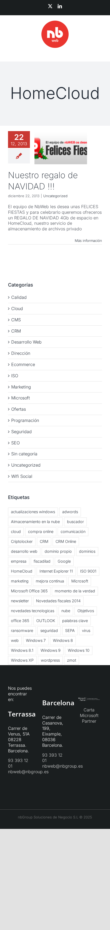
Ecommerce (23, 364)
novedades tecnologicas (32, 610)
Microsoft (20, 398)
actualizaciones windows (33, 511)
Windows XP (22, 660)
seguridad (49, 630)
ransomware (22, 630)
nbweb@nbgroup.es (28, 771)
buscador (75, 521)
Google (64, 561)
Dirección (20, 353)
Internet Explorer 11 (56, 571)
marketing (20, 581)
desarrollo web (24, 551)
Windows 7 (36, 640)
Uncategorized (55, 196)
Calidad (19, 297)
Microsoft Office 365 (29, 591)
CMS (16, 319)
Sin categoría (24, 453)
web (15, 640)
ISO (14, 375)
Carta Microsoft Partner (89, 715)
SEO (15, 442)
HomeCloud (21, 571)
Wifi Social (21, 476)
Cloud (17, 308)
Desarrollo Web (26, 342)
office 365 (20, 620)
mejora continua (50, 581)
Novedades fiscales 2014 (58, 601)
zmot (71, 660)
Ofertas (18, 409)
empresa (18, 561)
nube (65, 610)
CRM (16, 331)
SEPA (70, 630)
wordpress (50, 660)
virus (86, 630)
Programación (25, 420)
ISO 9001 (88, 571)
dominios (87, 551)
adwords (70, 511)
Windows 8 (63, 640)
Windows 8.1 (22, 650)
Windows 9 (51, 650)
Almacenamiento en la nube (35, 521)
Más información (88, 240)
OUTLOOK (45, 620)
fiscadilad (42, 561)
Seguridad (21, 431)
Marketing (21, 387)
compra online (40, 531)
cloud (16, 531)
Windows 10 (78, 650)
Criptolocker (22, 541)
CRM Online (66, 541)
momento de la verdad (75, 591)
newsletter (20, 601)
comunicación (73, 531)
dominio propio (58, 551)
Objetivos (85, 610)
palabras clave (75, 620)
